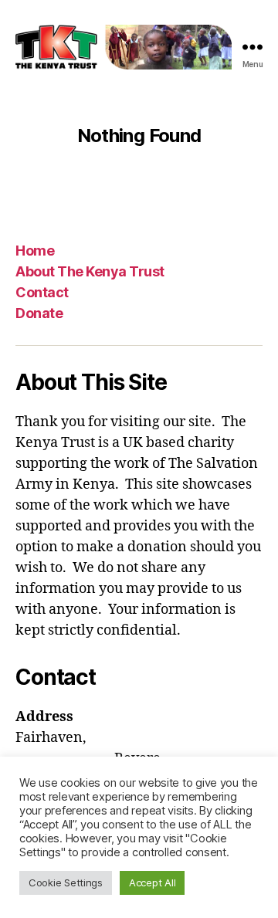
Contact (42, 292)
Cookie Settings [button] (66, 882)
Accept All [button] (152, 882)
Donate (39, 313)
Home (34, 250)
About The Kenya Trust (89, 271)
